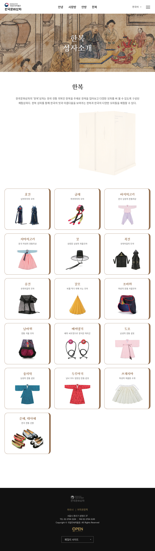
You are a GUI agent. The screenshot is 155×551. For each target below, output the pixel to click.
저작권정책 (82, 509)
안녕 (60, 7)
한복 (94, 7)
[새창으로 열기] (77, 529)
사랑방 (72, 7)
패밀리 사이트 (72, 539)
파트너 (70, 509)
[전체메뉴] (148, 7)
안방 (84, 7)
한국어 (135, 6)
